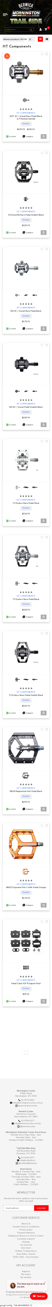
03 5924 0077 (27, 1157)
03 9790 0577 (27, 1120)
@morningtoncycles (27, 1105)
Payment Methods (26, 1232)
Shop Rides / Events (26, 1254)
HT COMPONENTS (26, 113)
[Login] (40, 29)
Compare (29, 136)
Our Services (26, 1245)
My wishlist (26, 1277)
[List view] (46, 39)
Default (26, 123)
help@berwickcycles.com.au (27, 1123)
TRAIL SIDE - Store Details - (26, 1257)
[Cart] (46, 29)
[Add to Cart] (44, 136)
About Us (26, 1223)
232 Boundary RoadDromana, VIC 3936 (26, 1151)
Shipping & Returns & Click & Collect (26, 1235)
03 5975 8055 (27, 1100)
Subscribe (41, 1208)
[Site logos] (26, 14)
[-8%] (26, 92)
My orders (26, 1274)
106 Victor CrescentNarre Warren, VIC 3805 (26, 1115)
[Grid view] (40, 39)
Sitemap (26, 1241)
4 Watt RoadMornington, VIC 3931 (26, 1094)
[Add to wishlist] (42, 54)
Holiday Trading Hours (26, 1251)
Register (26, 1271)
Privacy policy (26, 1229)
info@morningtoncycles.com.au (28, 1102)
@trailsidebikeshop (28, 1163)
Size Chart (26, 1248)
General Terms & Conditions (26, 1226)
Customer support (26, 1238)
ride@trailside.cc (28, 1160)
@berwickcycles (27, 1126)
